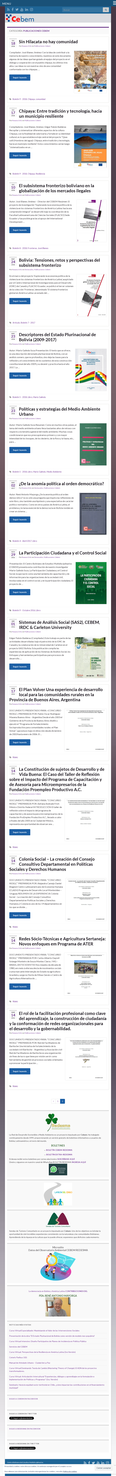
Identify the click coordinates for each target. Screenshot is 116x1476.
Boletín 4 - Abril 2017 (22, 541)
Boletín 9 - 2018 (20, 99)
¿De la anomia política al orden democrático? (61, 483)
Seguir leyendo (20, 77)
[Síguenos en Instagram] (31, 9)
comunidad (40, 99)
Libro (30, 397)
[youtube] (21, 9)
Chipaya (31, 99)
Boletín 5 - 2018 (20, 397)
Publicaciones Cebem (42, 46)
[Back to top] (109, 1459)
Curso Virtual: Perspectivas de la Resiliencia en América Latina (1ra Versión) (42, 1352)
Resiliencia (40, 174)
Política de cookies (70, 1471)
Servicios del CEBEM (18, 1346)
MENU (6, 3)
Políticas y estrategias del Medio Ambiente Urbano (59, 411)
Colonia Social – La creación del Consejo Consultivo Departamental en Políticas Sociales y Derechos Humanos (52, 864)
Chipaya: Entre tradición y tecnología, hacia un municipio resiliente (60, 113)
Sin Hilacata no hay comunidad (48, 41)
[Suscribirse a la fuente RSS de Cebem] (8, 9)
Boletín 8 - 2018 (20, 248)
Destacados (29, 269)
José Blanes (43, 248)
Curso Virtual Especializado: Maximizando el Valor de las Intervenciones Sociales (44, 1330)
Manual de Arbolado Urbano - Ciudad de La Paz (29, 1363)
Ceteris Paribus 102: (18, 1357)
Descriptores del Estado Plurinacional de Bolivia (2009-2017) (57, 337)
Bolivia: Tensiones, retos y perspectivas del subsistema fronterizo (59, 262)
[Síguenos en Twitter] (17, 9)
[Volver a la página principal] (58, 18)
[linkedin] (26, 9)
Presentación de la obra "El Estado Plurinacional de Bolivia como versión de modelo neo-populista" (52, 1336)
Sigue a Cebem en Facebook (23, 1399)
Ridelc (15, 757)
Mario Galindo (39, 397)
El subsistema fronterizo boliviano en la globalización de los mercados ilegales (56, 188)
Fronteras (32, 248)
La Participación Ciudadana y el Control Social (62, 552)
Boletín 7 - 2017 (28, 322)
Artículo (16, 322)
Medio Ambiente (54, 472)
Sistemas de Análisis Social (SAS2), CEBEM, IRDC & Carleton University (59, 625)
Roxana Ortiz (27, 46)
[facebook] (13, 9)
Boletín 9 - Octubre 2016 (24, 610)
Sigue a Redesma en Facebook (24, 1429)
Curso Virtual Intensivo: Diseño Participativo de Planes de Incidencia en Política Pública (47, 1341)
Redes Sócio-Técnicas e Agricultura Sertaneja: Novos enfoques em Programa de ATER (62, 941)
